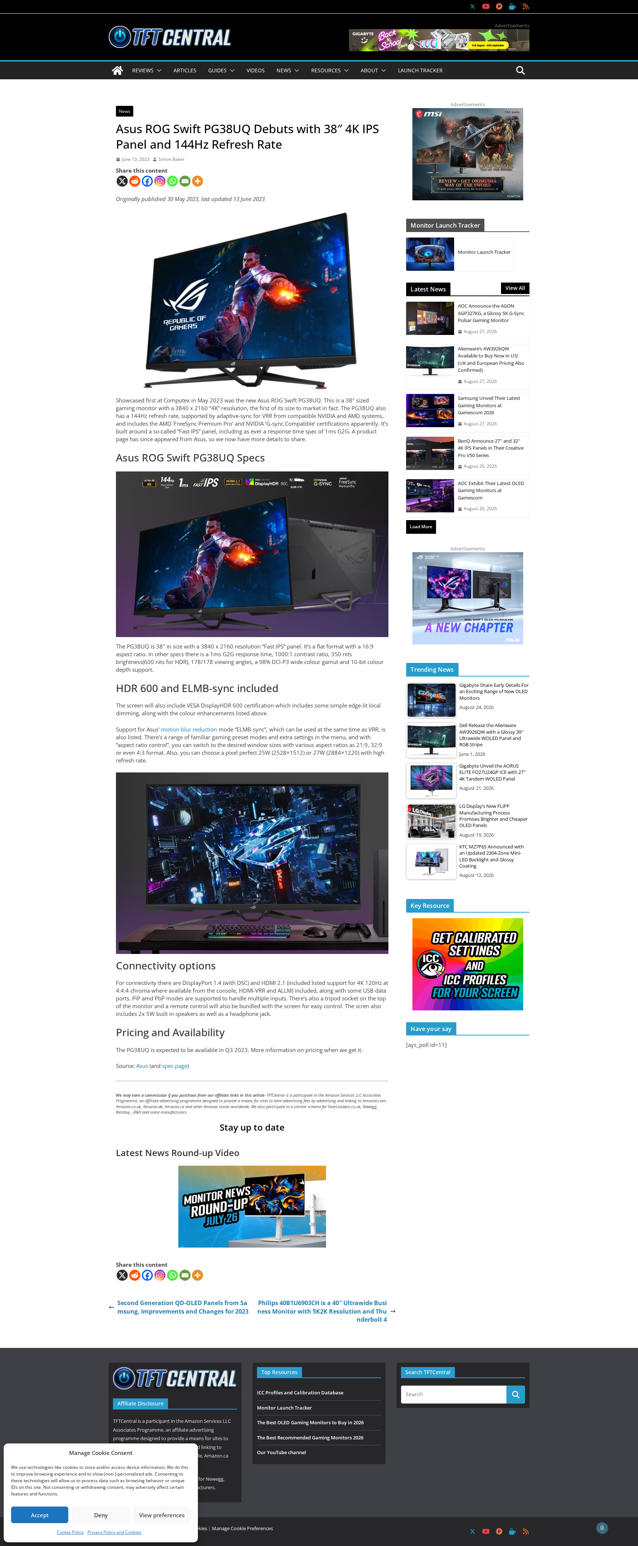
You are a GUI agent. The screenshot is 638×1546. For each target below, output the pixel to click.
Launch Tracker (420, 70)
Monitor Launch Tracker (484, 252)
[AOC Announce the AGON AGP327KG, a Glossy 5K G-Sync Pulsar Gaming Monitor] (430, 321)
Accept (40, 1515)
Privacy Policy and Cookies (114, 1532)
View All (515, 287)
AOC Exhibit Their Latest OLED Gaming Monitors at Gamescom (491, 490)
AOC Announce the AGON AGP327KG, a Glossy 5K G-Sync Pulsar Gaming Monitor (491, 313)
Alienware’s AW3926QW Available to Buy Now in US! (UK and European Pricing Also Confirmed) (491, 359)
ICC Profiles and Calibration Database (300, 1392)
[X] (122, 181)
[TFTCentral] (117, 70)
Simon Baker (171, 159)
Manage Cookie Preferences (242, 1528)
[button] (158, 70)
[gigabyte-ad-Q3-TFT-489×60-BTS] (439, 33)
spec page (174, 1065)
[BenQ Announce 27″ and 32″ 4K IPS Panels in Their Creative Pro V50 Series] (430, 456)
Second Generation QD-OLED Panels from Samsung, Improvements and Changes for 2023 (182, 1307)
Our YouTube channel (281, 1452)
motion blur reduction (189, 729)
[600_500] (467, 556)
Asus (142, 1065)
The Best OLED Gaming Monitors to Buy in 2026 (310, 1422)
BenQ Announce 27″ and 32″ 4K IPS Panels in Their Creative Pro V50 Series (491, 448)
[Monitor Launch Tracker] (430, 254)
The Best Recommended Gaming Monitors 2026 (310, 1437)
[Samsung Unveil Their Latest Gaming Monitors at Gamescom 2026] (430, 413)
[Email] (185, 181)
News (124, 111)
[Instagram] (159, 181)
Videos (256, 70)
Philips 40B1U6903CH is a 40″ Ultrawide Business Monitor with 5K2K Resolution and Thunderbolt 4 (322, 1311)
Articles (185, 70)
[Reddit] (134, 181)
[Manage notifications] (602, 1528)
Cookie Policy (70, 1532)
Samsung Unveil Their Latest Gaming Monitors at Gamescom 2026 (489, 405)
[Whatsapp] (172, 181)
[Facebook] (147, 181)
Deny (101, 1515)
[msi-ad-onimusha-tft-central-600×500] (467, 111)
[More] (197, 181)
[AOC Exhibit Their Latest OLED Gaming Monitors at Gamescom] (430, 498)
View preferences (162, 1515)
